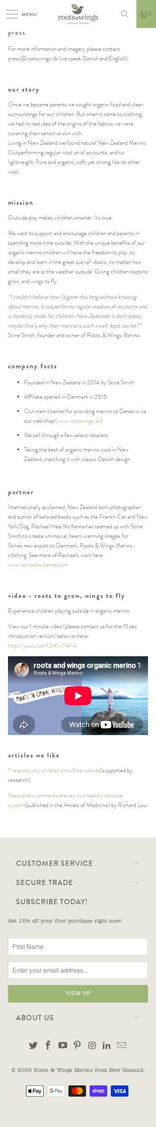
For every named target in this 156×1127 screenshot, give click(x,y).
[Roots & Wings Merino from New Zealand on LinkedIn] (107, 1046)
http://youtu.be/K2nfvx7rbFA (42, 645)
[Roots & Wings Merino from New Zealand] (78, 14)
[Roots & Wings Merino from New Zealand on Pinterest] (78, 1046)
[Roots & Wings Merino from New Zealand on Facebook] (48, 1046)
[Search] (127, 14)
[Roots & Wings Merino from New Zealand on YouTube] (63, 1046)
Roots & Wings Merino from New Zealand (88, 1070)
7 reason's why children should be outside (54, 770)
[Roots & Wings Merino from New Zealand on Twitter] (34, 1046)
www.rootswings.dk (78, 421)
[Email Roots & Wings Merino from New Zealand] (122, 1046)
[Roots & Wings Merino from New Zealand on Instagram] (92, 1046)
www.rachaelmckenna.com (38, 565)
